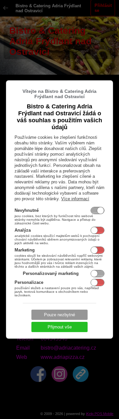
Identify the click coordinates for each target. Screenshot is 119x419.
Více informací (75, 198)
